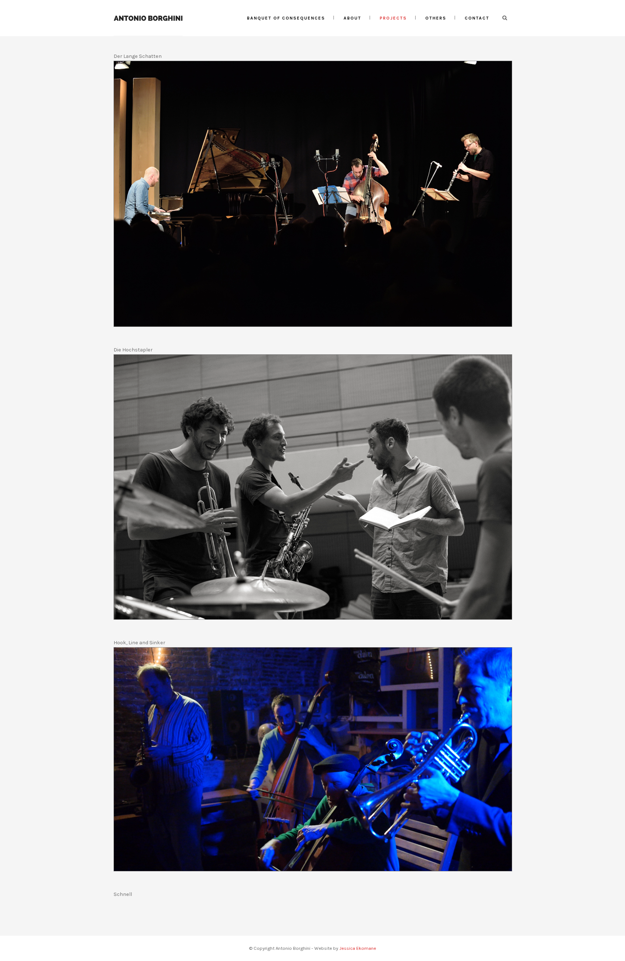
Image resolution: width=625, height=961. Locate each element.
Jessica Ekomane (357, 948)
